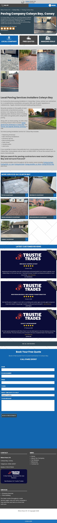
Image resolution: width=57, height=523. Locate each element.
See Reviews (4, 30)
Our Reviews (35, 460)
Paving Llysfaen (48, 162)
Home (33, 456)
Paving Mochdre (19, 164)
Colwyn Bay (16, 10)
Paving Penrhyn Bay (48, 164)
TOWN (3, 386)
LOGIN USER (28, 521)
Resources (34, 462)
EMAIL (3, 380)
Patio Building (6, 495)
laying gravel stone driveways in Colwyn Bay (13, 123)
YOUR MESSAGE (7, 398)
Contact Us (34, 464)
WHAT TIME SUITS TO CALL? (10, 392)
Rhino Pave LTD (5, 10)
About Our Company (37, 458)
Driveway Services (7, 493)
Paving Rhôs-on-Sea (7, 164)
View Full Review (32, 275)
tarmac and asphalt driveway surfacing (13, 126)
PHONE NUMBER (7, 373)
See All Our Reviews (28, 344)
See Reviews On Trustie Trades (13, 481)
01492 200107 (31, 359)
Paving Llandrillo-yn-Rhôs (33, 164)
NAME (3, 367)
